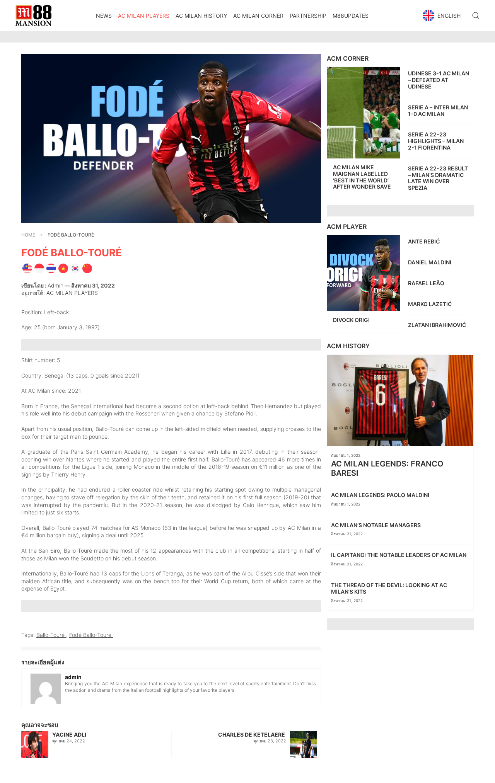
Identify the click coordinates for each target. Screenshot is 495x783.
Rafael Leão (427, 283)
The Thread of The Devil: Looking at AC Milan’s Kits (389, 588)
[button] (442, 15)
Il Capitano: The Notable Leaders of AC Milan (400, 555)
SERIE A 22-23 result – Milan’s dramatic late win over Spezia (438, 178)
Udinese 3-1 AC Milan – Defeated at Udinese (438, 80)
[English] (27, 268)
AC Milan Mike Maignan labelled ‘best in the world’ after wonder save (362, 177)
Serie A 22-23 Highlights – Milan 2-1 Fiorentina (436, 141)
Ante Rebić (424, 241)
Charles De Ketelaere (252, 734)
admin (55, 285)
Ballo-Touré (51, 635)
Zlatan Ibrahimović (437, 325)
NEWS (104, 15)
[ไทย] (51, 268)
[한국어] (75, 268)
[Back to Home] (33, 15)
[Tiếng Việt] (63, 268)
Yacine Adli (69, 734)
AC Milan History (201, 15)
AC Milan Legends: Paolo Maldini (380, 495)
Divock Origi (352, 320)
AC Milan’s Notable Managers (376, 525)
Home (28, 235)
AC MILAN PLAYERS (143, 15)
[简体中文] (87, 268)
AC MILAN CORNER (258, 15)
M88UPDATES (351, 15)
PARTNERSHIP (308, 15)
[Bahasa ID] (39, 268)
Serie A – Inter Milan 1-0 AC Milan (438, 110)
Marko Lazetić (430, 304)
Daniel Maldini (430, 262)
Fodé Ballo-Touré (91, 635)
